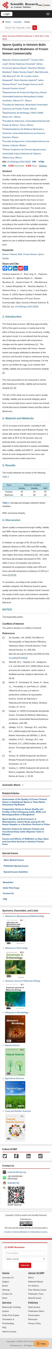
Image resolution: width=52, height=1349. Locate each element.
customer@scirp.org (17, 1172)
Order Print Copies (10, 1315)
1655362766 (13, 1183)
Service (6, 1302)
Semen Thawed (9, 254)
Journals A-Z (8, 1277)
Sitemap (6, 1290)
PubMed (23, 658)
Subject (5, 1281)
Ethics (31, 1277)
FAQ (5, 899)
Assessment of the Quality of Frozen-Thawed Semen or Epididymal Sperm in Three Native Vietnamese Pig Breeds (24, 802)
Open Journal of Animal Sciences (17, 36)
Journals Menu (12, 784)
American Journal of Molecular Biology (22, 981)
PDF (34, 162)
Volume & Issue (9, 1331)
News (4, 1298)
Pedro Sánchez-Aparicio (25, 80)
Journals (17, 22)
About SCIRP (36, 1273)
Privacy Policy (34, 1323)
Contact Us (8, 893)
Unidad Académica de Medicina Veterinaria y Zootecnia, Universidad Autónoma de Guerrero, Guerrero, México (24, 133)
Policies (33, 1302)
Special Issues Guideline (16, 872)
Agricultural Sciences (14, 1078)
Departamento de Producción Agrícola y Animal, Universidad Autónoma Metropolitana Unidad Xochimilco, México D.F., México (24, 96)
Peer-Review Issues (37, 1290)
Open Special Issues (14, 860)
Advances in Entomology (16, 948)
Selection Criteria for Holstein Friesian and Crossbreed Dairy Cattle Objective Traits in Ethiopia (23, 831)
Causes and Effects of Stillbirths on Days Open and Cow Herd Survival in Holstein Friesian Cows (25, 841)
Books (5, 1286)
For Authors (33, 1286)
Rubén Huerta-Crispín (23, 72)
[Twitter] (5, 1156)
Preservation (34, 1315)
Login (6, 14)
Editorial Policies (35, 1281)
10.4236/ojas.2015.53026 (19, 162)
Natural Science (12, 1045)
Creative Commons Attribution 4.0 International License (25, 1232)
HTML (41, 162)
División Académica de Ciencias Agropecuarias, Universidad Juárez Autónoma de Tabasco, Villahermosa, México (24, 153)
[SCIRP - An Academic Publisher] (20, 5)
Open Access (34, 1307)
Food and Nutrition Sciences (18, 1111)
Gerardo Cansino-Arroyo (13, 88)
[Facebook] (16, 1156)
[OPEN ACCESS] (44, 5)
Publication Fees (35, 1294)
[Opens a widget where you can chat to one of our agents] (41, 1344)
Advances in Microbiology (16, 1012)
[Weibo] (40, 1156)
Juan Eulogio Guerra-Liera (30, 84)
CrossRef (13, 658)
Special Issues (34, 1298)
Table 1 (5, 477)
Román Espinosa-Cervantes (22, 64)
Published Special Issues (16, 866)
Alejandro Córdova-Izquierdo (15, 60)
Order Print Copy (11, 888)
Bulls (20, 254)
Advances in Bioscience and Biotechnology (24, 916)
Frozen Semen (30, 254)
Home (8, 22)
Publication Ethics (36, 1311)
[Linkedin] (28, 1156)
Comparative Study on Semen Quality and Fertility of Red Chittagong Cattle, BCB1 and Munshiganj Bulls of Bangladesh (24, 812)
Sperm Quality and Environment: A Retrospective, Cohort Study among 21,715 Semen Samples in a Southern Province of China (26, 822)
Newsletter (8, 882)
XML (4, 166)
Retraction (33, 1319)
